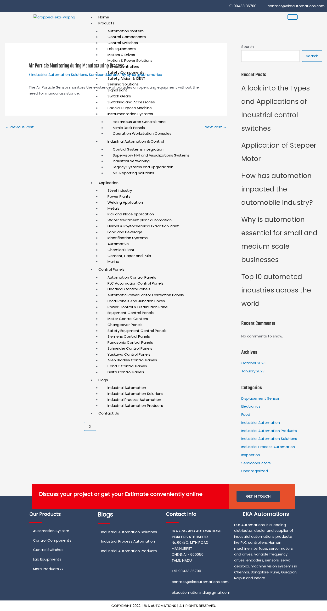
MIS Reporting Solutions (133, 172)
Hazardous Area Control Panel (139, 121)
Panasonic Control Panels (130, 342)
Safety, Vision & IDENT (126, 78)
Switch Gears (119, 96)
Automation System (125, 31)
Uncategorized (254, 470)
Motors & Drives (121, 54)
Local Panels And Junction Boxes (136, 300)
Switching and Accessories (131, 102)
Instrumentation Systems (130, 113)
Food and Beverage (124, 232)
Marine (113, 261)
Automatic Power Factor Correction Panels (145, 294)
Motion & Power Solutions (129, 60)
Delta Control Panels (125, 372)
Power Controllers (123, 66)
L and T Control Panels (127, 366)
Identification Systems (127, 237)
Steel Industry (119, 190)
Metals (113, 208)
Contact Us (108, 413)
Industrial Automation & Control (135, 141)
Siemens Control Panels (128, 336)
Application (108, 182)
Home (103, 17)
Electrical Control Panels (128, 288)
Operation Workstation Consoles (142, 133)
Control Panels (111, 269)
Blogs (103, 379)
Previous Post (19, 126)
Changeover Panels (124, 324)
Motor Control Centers (127, 318)
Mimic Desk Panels (129, 127)
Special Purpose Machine (129, 107)
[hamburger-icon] (293, 17)
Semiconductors (256, 462)
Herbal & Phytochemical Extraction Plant (143, 226)
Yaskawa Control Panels (128, 354)
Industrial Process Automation (134, 399)
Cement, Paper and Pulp (129, 255)
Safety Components (125, 72)
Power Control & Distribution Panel (137, 306)
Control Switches (122, 42)
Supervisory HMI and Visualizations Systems (151, 155)
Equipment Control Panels (130, 312)
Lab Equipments (121, 48)
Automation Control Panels (131, 277)
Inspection (250, 454)
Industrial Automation (126, 387)
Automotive (118, 243)
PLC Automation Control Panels (135, 283)
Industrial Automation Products (135, 405)
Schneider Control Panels (129, 348)
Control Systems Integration (138, 149)
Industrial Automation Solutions (135, 393)
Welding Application (125, 202)
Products (106, 23)
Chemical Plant (121, 249)
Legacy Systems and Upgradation (143, 166)
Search (312, 55)
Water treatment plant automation (139, 220)
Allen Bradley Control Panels (132, 360)
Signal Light (117, 90)
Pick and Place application (130, 214)
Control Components (126, 36)
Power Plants (118, 196)
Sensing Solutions (123, 84)
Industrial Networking (131, 160)
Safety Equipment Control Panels (137, 330)
